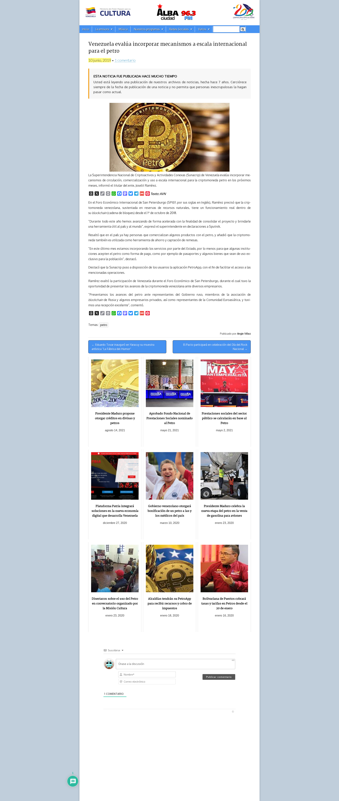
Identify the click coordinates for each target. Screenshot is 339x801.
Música (123, 29)
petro (103, 325)
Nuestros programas (147, 29)
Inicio (85, 29)
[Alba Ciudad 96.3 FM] (169, 12)
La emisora (102, 29)
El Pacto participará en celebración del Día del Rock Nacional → (215, 347)
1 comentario (125, 60)
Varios (202, 29)
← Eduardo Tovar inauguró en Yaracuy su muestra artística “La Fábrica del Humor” (123, 347)
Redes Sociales (179, 29)
